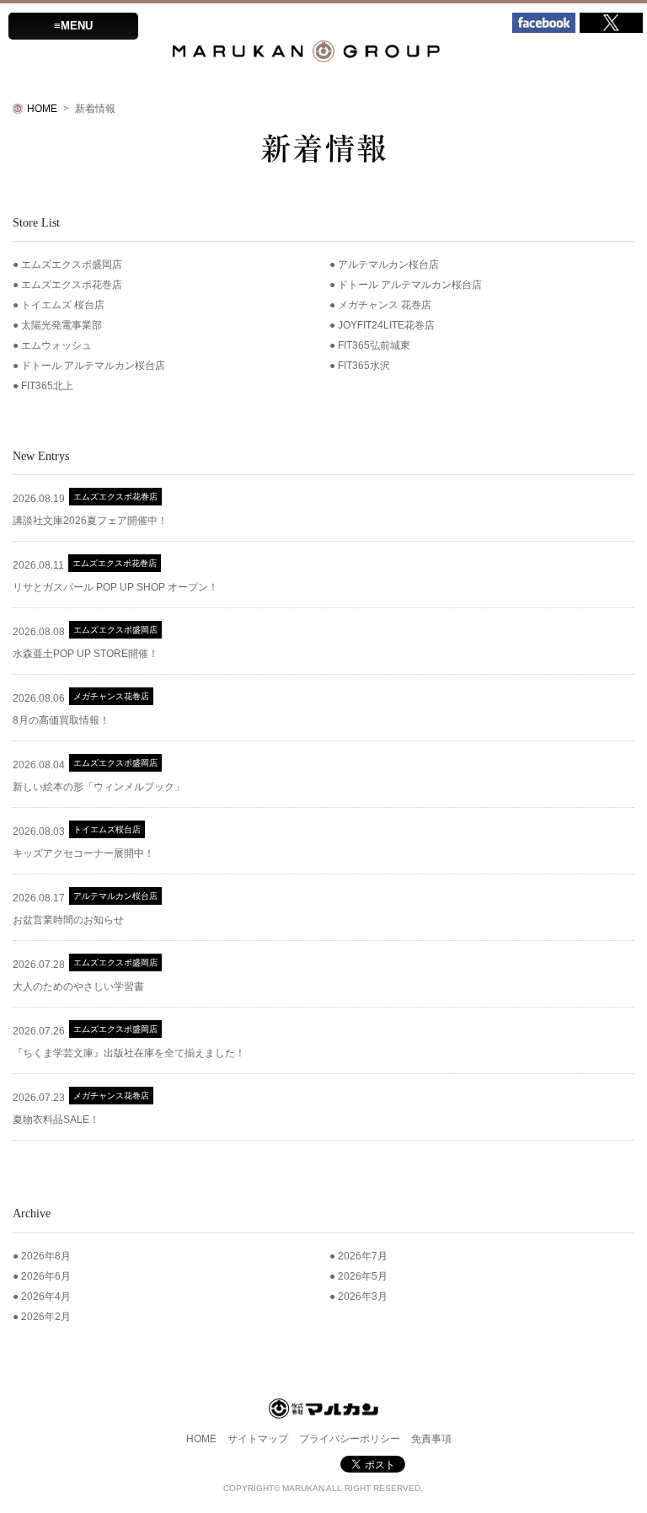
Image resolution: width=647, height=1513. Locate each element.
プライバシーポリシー (349, 1439)
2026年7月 (363, 1256)
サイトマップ (257, 1439)
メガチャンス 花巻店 (384, 305)
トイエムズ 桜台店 (62, 305)
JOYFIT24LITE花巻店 (386, 325)
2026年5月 (363, 1276)
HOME (42, 109)
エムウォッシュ (56, 345)
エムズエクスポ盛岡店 (71, 264)
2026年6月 (46, 1276)
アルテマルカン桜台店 (388, 264)
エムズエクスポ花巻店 (71, 285)
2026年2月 (46, 1317)
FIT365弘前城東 (374, 345)
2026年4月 (46, 1296)
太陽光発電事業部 (61, 325)
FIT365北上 (47, 386)
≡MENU (73, 25)
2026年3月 (363, 1296)
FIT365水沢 (364, 366)
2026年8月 (46, 1256)
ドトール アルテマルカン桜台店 (410, 285)
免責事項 (431, 1439)
